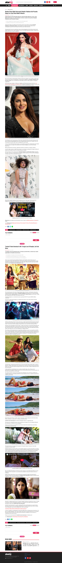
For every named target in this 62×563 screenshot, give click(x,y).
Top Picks (31, 5)
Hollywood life (21, 5)
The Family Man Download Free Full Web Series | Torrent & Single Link (16, 257)
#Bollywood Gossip (33, 229)
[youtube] (47, 2)
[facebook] (45, 2)
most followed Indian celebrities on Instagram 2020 (21, 84)
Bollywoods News (10, 9)
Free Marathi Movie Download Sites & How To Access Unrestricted (15, 256)
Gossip (27, 5)
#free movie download (20, 2)
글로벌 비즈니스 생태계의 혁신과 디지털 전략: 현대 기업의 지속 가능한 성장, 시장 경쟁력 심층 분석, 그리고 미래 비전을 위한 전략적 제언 (31, 544)
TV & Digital (41, 5)
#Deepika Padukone (12, 229)
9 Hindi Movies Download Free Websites (20, 516)
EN (54, 2)
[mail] (52, 2)
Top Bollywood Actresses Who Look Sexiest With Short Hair (15, 22)
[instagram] (49, 2)
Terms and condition (27, 554)
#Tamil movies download (28, 2)
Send (36, 240)
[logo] (9, 2)
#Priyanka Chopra (18, 229)
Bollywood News (15, 5)
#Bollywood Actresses (26, 229)
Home (6, 9)
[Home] (6, 5)
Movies (9, 5)
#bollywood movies (28, 522)
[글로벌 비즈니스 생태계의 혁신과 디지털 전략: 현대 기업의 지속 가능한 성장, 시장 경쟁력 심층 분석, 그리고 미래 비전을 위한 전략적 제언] (13, 545)
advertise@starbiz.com (9, 558)
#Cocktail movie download (21, 522)
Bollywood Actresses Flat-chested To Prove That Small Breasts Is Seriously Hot (21, 223)
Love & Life (36, 5)
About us (26, 553)
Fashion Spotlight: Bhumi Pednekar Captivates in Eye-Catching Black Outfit (17, 21)
